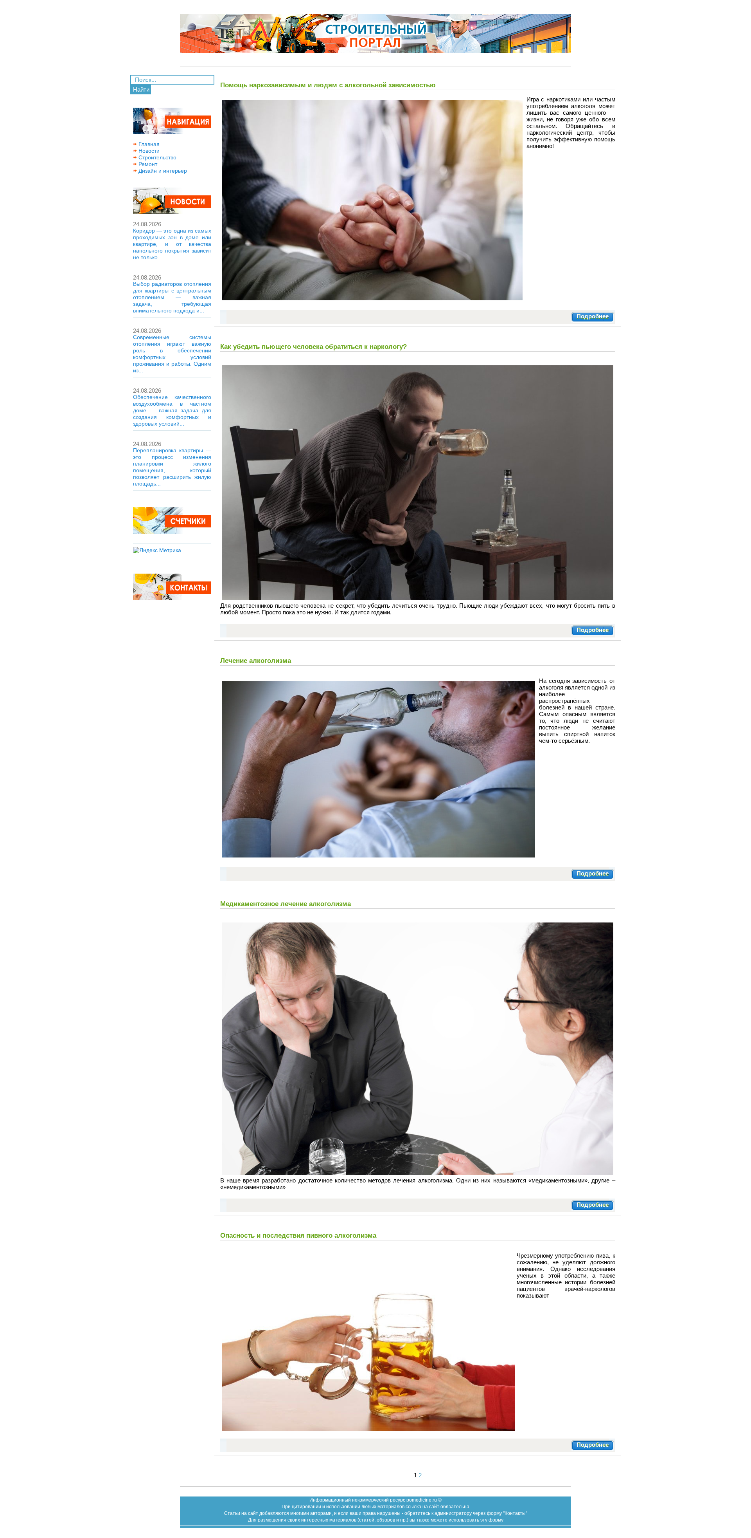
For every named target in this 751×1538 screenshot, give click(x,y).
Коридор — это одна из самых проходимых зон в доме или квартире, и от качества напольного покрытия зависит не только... (172, 243)
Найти (141, 89)
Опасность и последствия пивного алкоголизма (298, 1235)
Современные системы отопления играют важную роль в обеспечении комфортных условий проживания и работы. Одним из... (172, 354)
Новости (148, 151)
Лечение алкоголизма (255, 660)
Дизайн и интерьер (162, 171)
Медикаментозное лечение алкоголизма (285, 903)
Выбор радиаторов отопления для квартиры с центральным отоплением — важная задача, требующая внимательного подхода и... (172, 297)
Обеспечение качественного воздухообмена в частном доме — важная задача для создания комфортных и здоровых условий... (172, 410)
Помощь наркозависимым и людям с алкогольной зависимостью (328, 84)
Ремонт (147, 164)
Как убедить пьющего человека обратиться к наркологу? (313, 346)
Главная (148, 144)
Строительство (156, 157)
